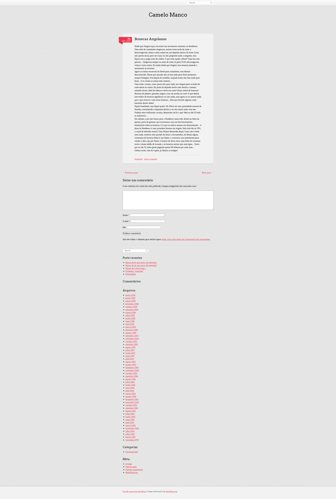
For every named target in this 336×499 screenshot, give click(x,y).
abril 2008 (129, 324)
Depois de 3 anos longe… (135, 268)
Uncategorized (131, 452)
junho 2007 (130, 353)
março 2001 (130, 437)
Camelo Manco (168, 15)
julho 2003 (130, 434)
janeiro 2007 (130, 364)
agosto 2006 (130, 379)
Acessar (128, 464)
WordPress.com (171, 491)
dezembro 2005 (132, 399)
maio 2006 (130, 388)
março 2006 (130, 393)
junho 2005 (130, 417)
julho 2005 (130, 414)
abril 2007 (129, 359)
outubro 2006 (131, 373)
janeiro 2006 (130, 396)
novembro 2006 (132, 370)
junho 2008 (130, 318)
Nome (126, 215)
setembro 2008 (131, 310)
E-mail (126, 221)
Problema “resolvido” (134, 271)
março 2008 (130, 327)
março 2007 (130, 362)
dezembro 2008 (132, 304)
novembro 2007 (132, 338)
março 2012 (130, 295)
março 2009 (130, 301)
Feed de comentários (134, 469)
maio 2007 (130, 356)
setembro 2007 (131, 344)
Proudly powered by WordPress (134, 491)
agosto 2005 (130, 411)
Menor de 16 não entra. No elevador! (141, 262)
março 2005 (130, 425)
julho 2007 (130, 350)
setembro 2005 (131, 408)
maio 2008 (130, 321)
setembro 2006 (131, 376)
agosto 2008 (130, 312)
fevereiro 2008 (131, 330)
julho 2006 (130, 382)
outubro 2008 (131, 307)
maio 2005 (130, 419)
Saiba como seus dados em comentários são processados (186, 239)
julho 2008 (130, 315)
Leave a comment (150, 159)
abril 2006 (129, 391)
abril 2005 (129, 422)
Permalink (138, 159)
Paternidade (130, 274)
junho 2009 (130, 298)
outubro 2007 (131, 341)
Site (124, 227)
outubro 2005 (131, 405)
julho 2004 (130, 431)
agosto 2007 (130, 347)
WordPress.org (131, 472)
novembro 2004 (132, 428)
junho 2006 (130, 385)
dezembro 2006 (132, 367)
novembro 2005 (132, 402)
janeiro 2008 (130, 333)
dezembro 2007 (132, 336)
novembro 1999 (132, 440)
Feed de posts (131, 467)
